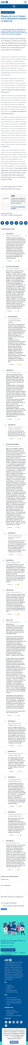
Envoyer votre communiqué (14, 999)
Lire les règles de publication (9, 903)
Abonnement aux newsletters (14, 1015)
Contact (9, 988)
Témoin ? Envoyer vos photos (14, 1001)
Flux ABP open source (12, 992)
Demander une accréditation (14, 1003)
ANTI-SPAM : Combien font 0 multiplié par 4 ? (12, 897)
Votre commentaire (5, 885)
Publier (8, 1004)
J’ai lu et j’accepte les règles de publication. (13, 906)
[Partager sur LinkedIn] (11, 223)
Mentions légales (11, 1010)
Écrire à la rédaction (12, 997)
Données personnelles (12, 1012)
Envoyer (4, 909)
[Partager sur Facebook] (2, 223)
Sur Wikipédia (10, 1013)
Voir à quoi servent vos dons (10, 952)
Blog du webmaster (12, 990)
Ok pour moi (14, 1042)
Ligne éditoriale (10, 987)
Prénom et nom (5, 879)
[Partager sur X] (7, 223)
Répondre (9, 261)
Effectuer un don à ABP (8, 950)
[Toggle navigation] (25, 2)
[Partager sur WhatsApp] (16, 223)
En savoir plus (8, 1037)
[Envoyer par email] (25, 223)
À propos (9, 985)
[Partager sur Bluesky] (21, 223)
